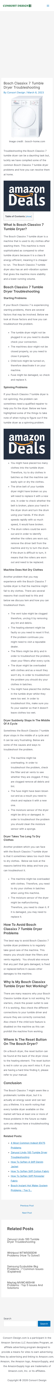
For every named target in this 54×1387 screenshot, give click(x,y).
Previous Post (27, 1206)
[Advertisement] (27, 40)
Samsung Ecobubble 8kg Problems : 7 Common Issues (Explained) (25, 1269)
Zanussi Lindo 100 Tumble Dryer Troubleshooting (23, 1240)
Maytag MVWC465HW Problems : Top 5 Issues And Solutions (25, 1285)
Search (7, 1318)
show (28, 216)
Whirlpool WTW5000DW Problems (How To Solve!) (23, 1254)
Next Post (27, 1213)
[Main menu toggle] (48, 5)
